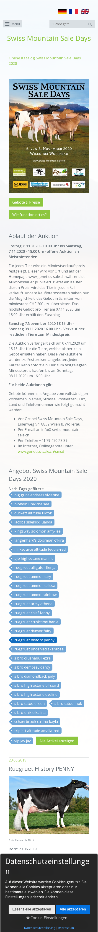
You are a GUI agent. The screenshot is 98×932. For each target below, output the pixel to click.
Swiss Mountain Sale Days (49, 38)
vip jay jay (22, 740)
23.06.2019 (17, 760)
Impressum (66, 928)
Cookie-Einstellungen (48, 917)
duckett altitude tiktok (33, 513)
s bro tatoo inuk (68, 703)
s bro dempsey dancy (32, 667)
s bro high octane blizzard (36, 685)
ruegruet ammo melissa (34, 585)
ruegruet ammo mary (32, 576)
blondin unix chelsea (31, 503)
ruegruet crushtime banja (36, 621)
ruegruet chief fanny (32, 612)
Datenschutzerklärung (39, 928)
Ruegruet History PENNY (41, 769)
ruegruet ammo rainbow (35, 594)
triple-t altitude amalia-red (36, 730)
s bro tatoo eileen (29, 703)
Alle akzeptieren (73, 909)
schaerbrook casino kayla (36, 721)
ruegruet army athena (33, 603)
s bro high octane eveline (35, 694)
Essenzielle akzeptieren (31, 909)
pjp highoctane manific (33, 558)
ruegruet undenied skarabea (39, 649)
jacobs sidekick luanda (33, 522)
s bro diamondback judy (34, 676)
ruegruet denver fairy (32, 630)
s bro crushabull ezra (32, 658)
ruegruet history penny (34, 640)
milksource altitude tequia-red (40, 549)
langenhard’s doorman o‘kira (39, 540)
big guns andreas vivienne (36, 494)
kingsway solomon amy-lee (37, 531)
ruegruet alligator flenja (34, 567)
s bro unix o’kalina (30, 712)
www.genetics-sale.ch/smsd (41, 451)
